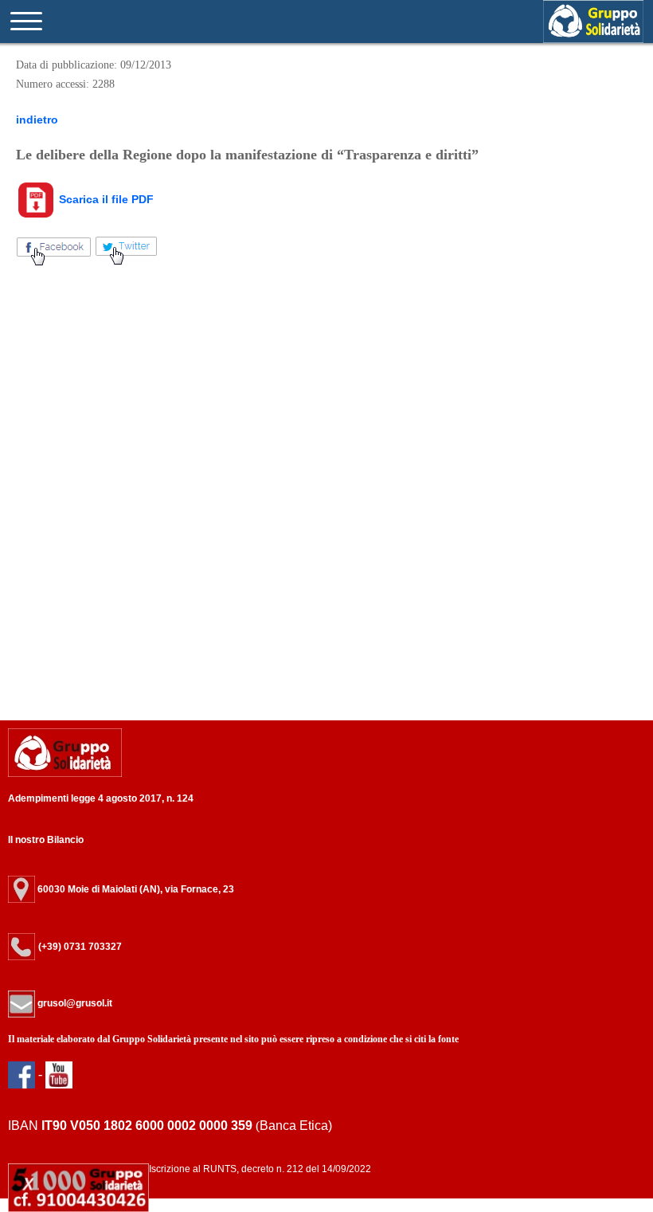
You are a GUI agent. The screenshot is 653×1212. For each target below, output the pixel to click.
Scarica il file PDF (105, 199)
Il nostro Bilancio (46, 839)
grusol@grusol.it (73, 1003)
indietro (37, 119)
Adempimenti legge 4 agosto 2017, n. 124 (101, 798)
